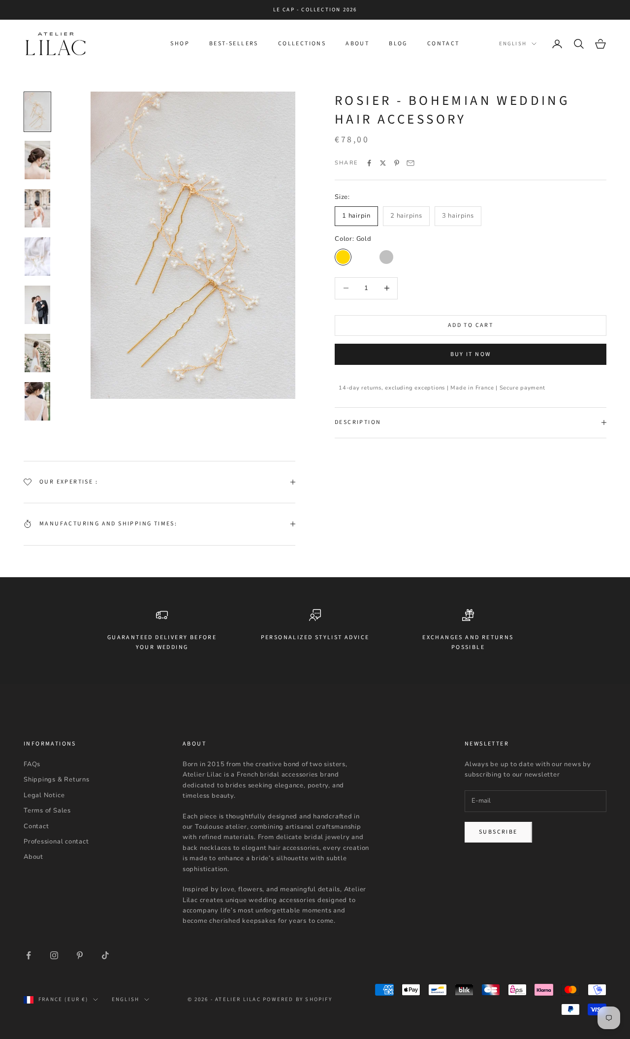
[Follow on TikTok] (105, 955)
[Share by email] (410, 163)
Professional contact (56, 841)
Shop (179, 43)
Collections (302, 43)
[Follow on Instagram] (54, 955)
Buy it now (470, 354)
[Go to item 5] (37, 305)
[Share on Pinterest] (397, 163)
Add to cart (470, 325)
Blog (398, 43)
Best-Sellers (233, 43)
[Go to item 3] (37, 208)
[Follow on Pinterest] (80, 955)
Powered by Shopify (297, 999)
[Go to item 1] (37, 112)
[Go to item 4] (37, 256)
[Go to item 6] (37, 353)
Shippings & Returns (57, 779)
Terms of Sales (47, 810)
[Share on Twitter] (383, 163)
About (357, 43)
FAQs (32, 764)
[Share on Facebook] (369, 163)
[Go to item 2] (37, 160)
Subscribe (498, 832)
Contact (443, 43)
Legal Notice (44, 795)
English (513, 43)
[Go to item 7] (37, 401)
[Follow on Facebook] (28, 955)
